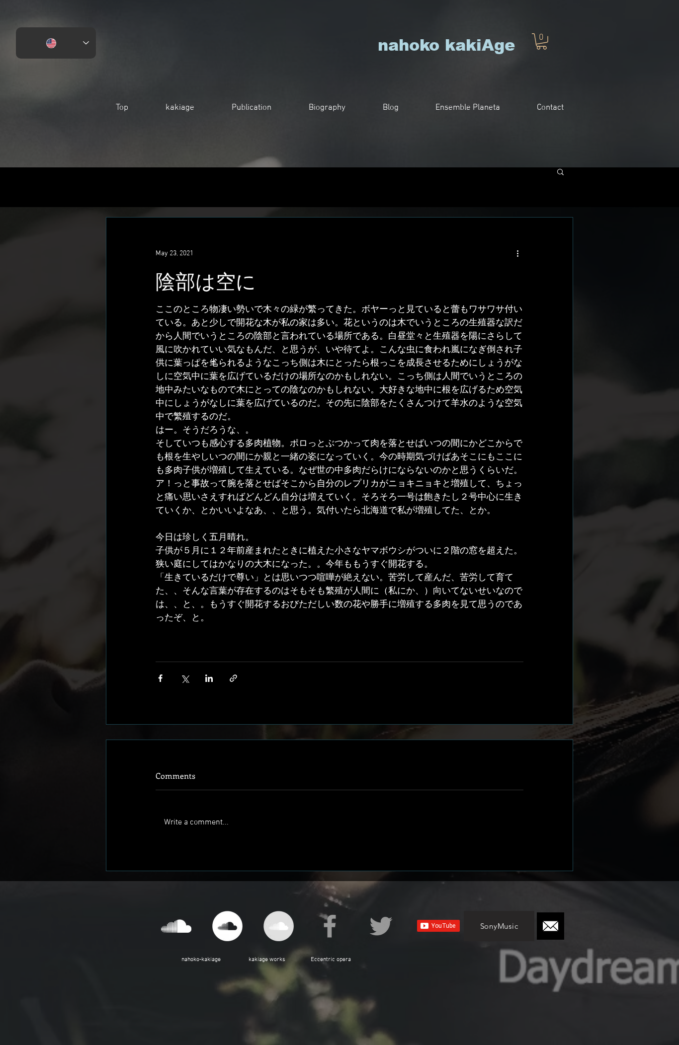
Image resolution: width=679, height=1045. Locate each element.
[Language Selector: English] (56, 43)
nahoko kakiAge (446, 45)
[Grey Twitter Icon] (381, 926)
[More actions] (517, 253)
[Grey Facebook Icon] (330, 926)
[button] (541, 41)
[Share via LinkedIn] (209, 678)
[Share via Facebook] (160, 678)
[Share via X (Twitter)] (184, 678)
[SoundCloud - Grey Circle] (278, 926)
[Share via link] (233, 678)
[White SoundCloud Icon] (176, 926)
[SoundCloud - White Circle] (227, 926)
